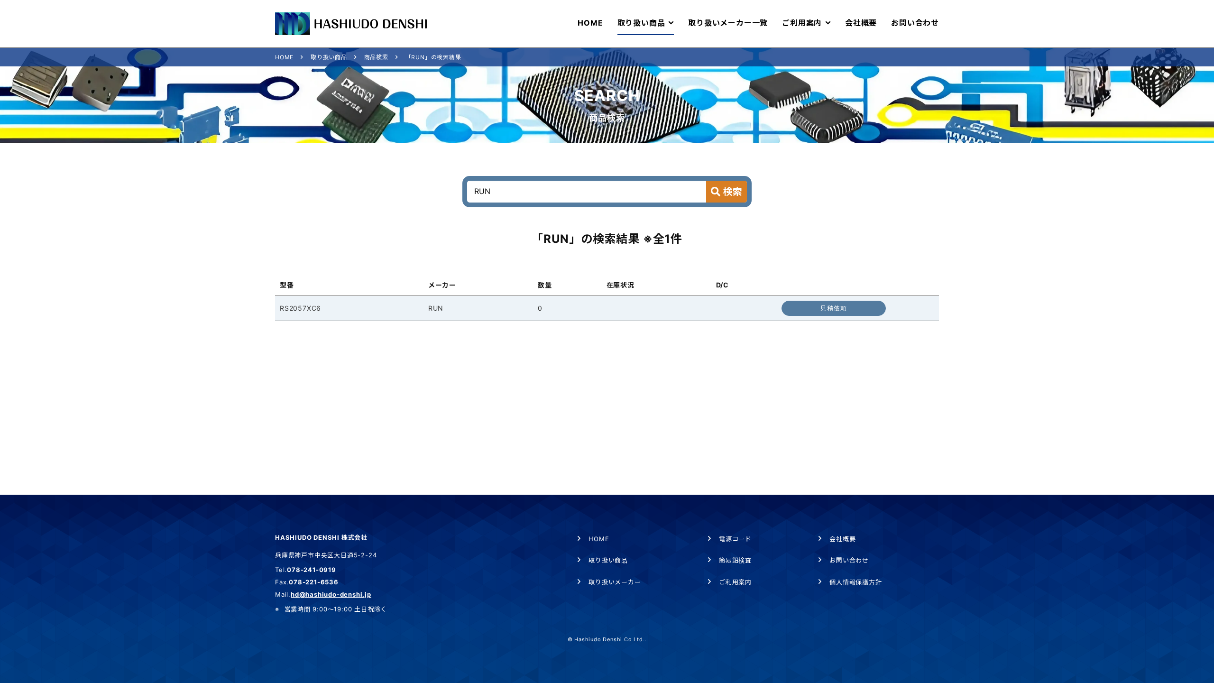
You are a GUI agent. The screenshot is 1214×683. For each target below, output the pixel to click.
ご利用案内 (735, 582)
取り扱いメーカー (615, 582)
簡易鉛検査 (735, 560)
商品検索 (376, 57)
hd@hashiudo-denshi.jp (331, 594)
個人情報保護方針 (855, 582)
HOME (284, 57)
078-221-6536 (314, 582)
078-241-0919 (311, 569)
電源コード (735, 539)
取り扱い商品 (329, 57)
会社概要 (842, 539)
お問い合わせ (849, 560)
